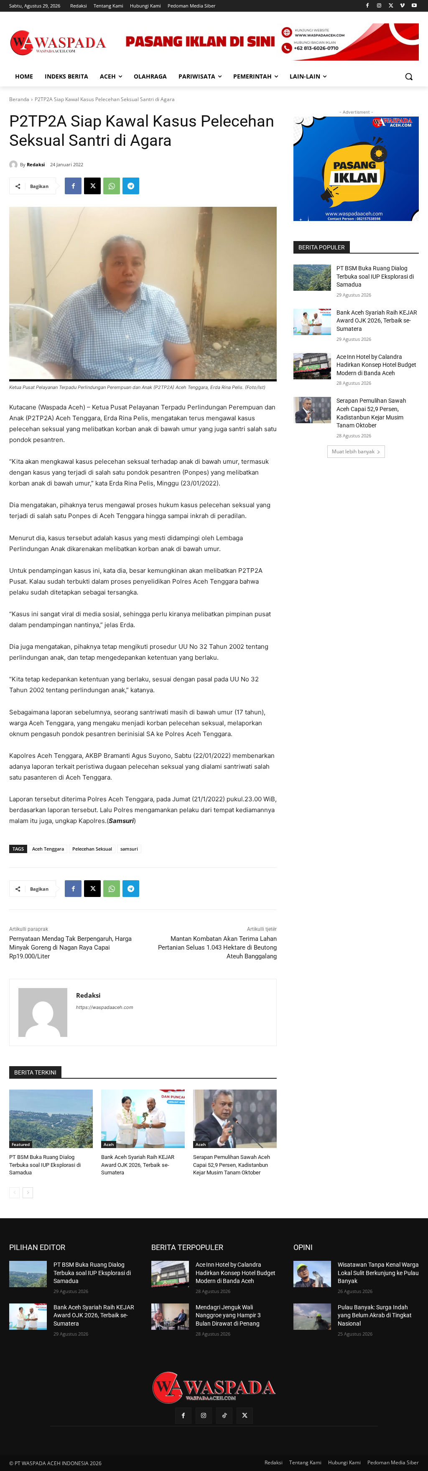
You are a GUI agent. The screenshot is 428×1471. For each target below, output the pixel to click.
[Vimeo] (402, 6)
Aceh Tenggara (48, 849)
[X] (391, 6)
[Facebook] (367, 6)
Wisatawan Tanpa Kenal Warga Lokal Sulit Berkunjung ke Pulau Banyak (378, 1272)
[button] (409, 76)
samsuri (129, 849)
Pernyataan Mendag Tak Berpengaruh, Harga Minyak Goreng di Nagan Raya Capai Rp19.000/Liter (70, 947)
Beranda (19, 99)
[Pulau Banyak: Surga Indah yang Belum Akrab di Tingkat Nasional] (312, 1316)
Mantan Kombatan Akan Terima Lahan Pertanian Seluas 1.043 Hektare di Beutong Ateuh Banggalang (217, 947)
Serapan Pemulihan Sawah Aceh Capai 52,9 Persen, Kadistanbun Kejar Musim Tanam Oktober (231, 1164)
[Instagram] (379, 6)
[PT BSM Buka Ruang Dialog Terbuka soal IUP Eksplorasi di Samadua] (51, 1119)
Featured (21, 1144)
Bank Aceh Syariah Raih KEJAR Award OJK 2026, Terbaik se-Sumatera (137, 1164)
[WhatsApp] (111, 186)
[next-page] (28, 1192)
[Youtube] (414, 6)
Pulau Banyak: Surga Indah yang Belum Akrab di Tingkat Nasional (375, 1315)
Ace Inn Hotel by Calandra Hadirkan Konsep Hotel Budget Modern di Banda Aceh (376, 364)
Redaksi (36, 164)
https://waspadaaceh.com (104, 1007)
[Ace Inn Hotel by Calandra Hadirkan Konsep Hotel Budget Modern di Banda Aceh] (312, 366)
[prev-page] (14, 1192)
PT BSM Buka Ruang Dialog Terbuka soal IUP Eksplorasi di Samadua (45, 1164)
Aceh (109, 1144)
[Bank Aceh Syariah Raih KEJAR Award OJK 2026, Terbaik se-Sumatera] (143, 1119)
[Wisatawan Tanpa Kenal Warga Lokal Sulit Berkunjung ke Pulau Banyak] (312, 1274)
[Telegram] (130, 186)
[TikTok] (224, 1415)
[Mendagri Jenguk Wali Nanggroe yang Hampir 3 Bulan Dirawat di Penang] (170, 1316)
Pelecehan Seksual (92, 849)
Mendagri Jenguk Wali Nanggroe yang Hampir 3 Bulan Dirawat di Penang (228, 1315)
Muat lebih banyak (353, 451)
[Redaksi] (14, 164)
